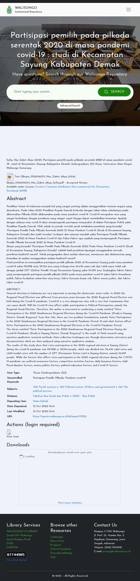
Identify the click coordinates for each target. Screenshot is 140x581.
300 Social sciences (44, 387)
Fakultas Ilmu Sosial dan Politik (51, 396)
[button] (9, 432)
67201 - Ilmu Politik (84, 396)
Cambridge (56, 537)
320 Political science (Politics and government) (87, 387)
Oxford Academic (60, 549)
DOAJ (10, 543)
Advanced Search (70, 105)
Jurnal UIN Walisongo (19, 535)
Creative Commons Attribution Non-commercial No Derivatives (72, 186)
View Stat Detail (16, 560)
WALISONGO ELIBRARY (22, 531)
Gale (53, 557)
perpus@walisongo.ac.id (117, 551)
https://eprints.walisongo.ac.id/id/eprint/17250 (60, 416)
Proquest (55, 545)
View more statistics (70, 503)
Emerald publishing (61, 553)
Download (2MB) (17, 190)
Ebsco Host (57, 541)
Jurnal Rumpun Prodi (18, 539)
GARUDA (12, 547)
